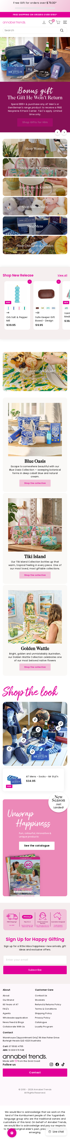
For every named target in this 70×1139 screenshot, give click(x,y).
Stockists (40, 999)
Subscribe (35, 970)
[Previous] (57, 132)
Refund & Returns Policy (48, 1004)
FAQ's (6, 1008)
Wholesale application (15, 1017)
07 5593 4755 (13, 1046)
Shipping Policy (43, 1013)
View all (62, 275)
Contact (35, 1072)
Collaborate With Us (14, 1026)
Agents (7, 1013)
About (6, 995)
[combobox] (35, 30)
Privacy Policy (42, 1017)
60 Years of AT (10, 1004)
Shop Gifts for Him (35, 122)
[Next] (64, 132)
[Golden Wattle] (35, 617)
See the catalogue (36, 845)
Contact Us (41, 995)
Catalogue (41, 1022)
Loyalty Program (44, 1026)
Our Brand (8, 999)
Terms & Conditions (46, 1008)
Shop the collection (35, 483)
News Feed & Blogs (13, 1022)
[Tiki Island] (35, 525)
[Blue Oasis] (35, 429)
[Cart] (58, 22)
